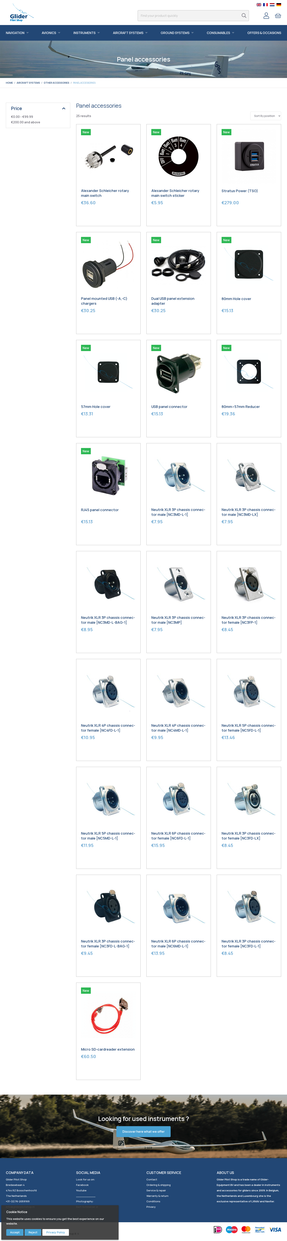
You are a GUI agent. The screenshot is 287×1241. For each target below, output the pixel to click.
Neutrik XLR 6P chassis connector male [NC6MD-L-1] (178, 943)
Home (9, 82)
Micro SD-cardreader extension (108, 1049)
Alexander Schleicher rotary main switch (105, 193)
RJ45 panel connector (100, 509)
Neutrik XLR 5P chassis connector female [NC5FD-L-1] (249, 728)
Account (266, 16)
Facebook (82, 1185)
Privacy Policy (55, 1232)
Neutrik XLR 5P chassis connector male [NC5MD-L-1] (108, 835)
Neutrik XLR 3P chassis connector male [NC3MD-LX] (248, 512)
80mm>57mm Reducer (241, 406)
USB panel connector (169, 406)
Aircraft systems (28, 82)
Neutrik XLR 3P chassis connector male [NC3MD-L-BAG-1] (108, 620)
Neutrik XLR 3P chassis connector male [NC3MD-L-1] (178, 512)
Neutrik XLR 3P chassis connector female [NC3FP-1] (248, 620)
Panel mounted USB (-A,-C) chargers (104, 301)
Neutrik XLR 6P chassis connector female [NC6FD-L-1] (178, 835)
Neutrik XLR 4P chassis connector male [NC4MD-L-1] (178, 728)
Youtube (81, 1190)
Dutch (272, 4)
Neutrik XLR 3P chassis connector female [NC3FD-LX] (248, 835)
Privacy (151, 1207)
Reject (33, 1232)
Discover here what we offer (143, 1132)
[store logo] (22, 12)
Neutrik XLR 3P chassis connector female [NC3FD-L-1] (248, 943)
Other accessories (56, 82)
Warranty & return (157, 1196)
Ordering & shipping (158, 1185)
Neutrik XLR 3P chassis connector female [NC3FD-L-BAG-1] (108, 943)
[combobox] (193, 15)
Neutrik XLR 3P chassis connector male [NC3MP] (178, 620)
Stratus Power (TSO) (240, 190)
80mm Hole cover (236, 298)
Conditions (153, 1201)
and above (25, 122)
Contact (151, 1179)
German (278, 4)
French (265, 4)
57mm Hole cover (96, 406)
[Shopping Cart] (278, 15)
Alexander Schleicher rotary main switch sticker (175, 193)
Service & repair (156, 1190)
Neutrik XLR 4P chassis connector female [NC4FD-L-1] (108, 728)
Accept (15, 1232)
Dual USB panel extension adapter (172, 301)
